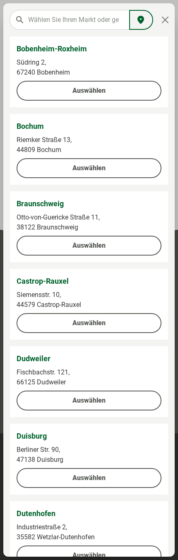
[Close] (165, 19)
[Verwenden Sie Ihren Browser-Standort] (141, 20)
